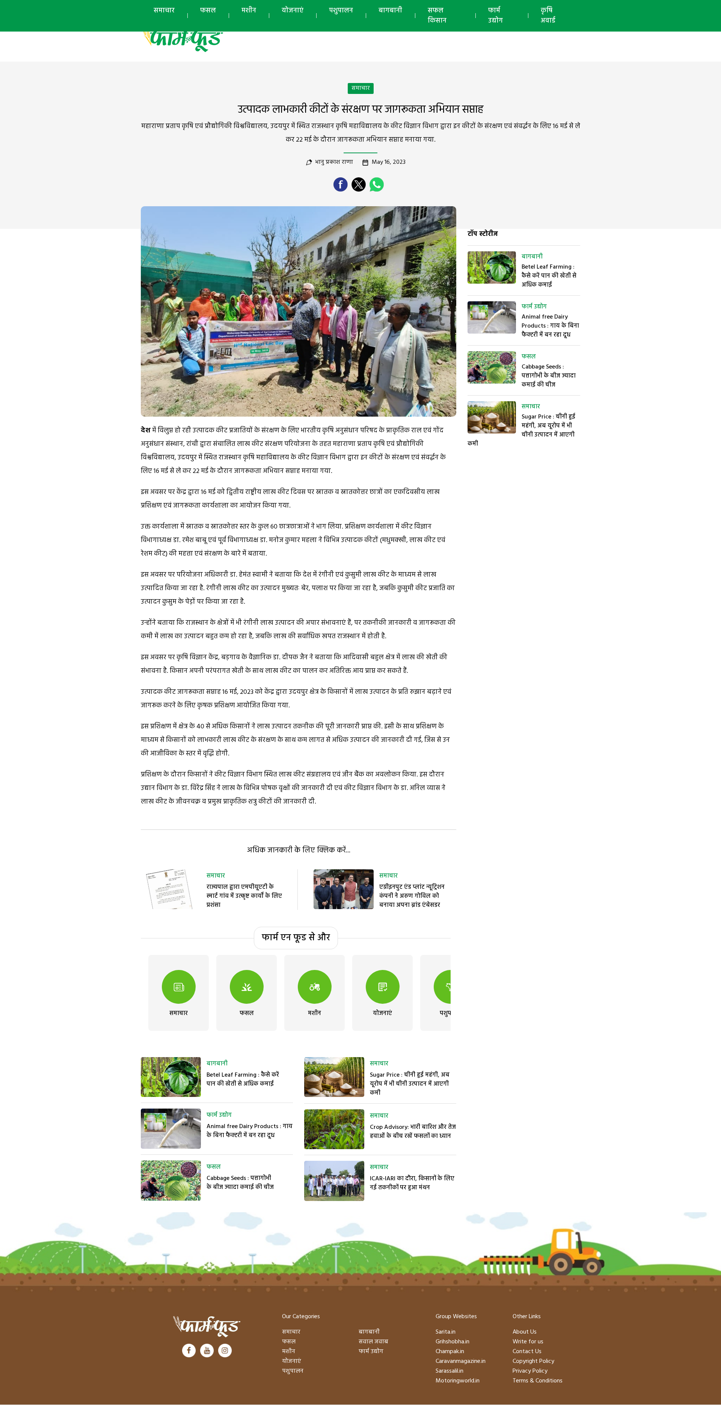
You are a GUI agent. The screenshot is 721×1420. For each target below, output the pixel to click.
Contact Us (527, 1352)
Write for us (528, 1342)
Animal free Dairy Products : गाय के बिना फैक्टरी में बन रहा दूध (250, 1131)
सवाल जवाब (373, 1342)
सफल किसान (437, 15)
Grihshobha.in (452, 1342)
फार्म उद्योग (495, 15)
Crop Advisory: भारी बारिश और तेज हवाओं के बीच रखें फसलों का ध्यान (413, 1131)
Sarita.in (446, 1332)
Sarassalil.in (449, 1371)
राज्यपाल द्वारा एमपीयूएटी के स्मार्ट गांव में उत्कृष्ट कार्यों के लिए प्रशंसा (244, 896)
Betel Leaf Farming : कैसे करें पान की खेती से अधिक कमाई (243, 1079)
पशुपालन (341, 10)
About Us (525, 1332)
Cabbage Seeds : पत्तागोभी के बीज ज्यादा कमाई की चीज (240, 1183)
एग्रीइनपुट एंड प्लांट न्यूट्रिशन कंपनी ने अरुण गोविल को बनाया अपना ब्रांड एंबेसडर (412, 896)
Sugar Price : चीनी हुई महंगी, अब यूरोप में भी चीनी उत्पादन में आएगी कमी (409, 1084)
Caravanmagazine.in (461, 1361)
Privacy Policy (530, 1371)
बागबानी (390, 10)
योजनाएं (292, 10)
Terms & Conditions (538, 1381)
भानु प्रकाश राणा (334, 162)
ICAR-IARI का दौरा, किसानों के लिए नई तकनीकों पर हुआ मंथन (412, 1183)
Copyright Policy (533, 1361)
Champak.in (450, 1352)
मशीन (248, 10)
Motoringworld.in (458, 1381)
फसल (208, 10)
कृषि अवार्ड (548, 15)
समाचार (164, 10)
